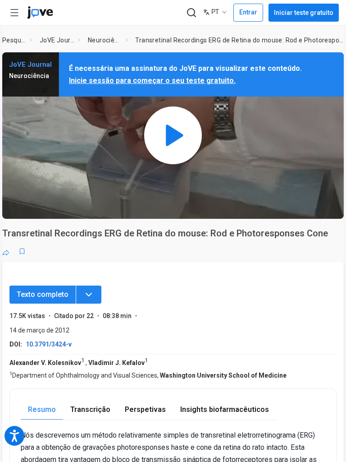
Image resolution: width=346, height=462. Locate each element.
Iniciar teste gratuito (303, 12)
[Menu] (88, 295)
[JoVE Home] (40, 12)
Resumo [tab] (42, 409)
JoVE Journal (57, 40)
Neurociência (105, 40)
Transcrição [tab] (90, 409)
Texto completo (42, 294)
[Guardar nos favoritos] (22, 251)
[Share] (5, 251)
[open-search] (191, 12)
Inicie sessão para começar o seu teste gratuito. (152, 80)
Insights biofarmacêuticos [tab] (224, 409)
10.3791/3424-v (49, 344)
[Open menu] (14, 12)
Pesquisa (14, 40)
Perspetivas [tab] (145, 409)
